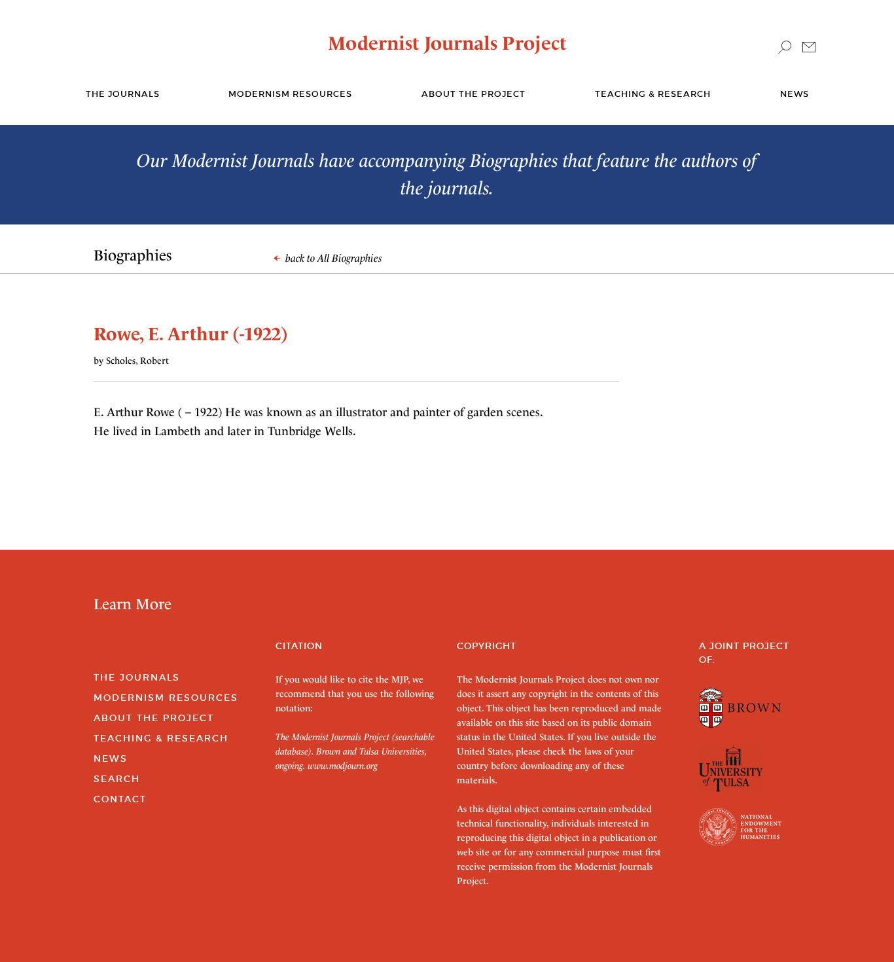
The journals (123, 93)
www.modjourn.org (343, 765)
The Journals (137, 677)
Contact (120, 799)
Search (117, 779)
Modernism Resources (290, 93)
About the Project (473, 93)
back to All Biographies (332, 258)
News (794, 93)
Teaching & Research (653, 93)
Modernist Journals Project (447, 43)
